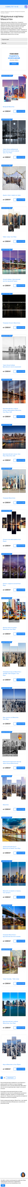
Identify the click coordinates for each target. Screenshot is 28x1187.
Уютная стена (10, 0)
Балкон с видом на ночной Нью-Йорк (12, 584)
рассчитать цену (15, 111)
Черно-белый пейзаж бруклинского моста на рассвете (12, 366)
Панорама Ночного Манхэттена (11, 323)
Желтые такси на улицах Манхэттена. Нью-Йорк (10, 628)
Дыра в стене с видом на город (11, 195)
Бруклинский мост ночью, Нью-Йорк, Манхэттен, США (12, 454)
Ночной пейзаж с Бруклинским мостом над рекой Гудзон (11, 280)
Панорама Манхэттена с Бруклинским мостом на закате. (12, 935)
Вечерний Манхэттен (8, 106)
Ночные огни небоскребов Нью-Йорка (12, 540)
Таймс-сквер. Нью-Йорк (9, 237)
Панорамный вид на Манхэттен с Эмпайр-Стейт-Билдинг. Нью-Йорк (12, 673)
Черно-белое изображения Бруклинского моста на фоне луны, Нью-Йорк (11, 151)
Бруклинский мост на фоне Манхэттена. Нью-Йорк (10, 1022)
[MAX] (26, 7)
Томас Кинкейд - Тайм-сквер (11, 979)
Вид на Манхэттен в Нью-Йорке (12, 1064)
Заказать (14, 63)
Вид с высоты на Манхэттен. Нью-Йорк (11, 718)
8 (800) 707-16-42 (12, 7)
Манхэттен (6, 804)
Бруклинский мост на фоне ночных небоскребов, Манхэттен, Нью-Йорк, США (12, 410)
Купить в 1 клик (20, 111)
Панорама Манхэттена (9, 498)
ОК (3, 1185)
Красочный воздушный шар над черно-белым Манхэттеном (12, 762)
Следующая (10, 1077)
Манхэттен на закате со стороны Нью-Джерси (12, 891)
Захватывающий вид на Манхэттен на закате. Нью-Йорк (12, 847)
